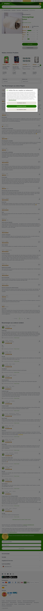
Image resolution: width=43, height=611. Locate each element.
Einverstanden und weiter (21, 106)
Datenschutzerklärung (12, 100)
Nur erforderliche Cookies (21, 109)
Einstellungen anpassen (21, 102)
